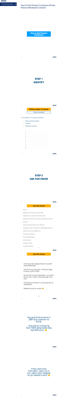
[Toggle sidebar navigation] (16, 4)
